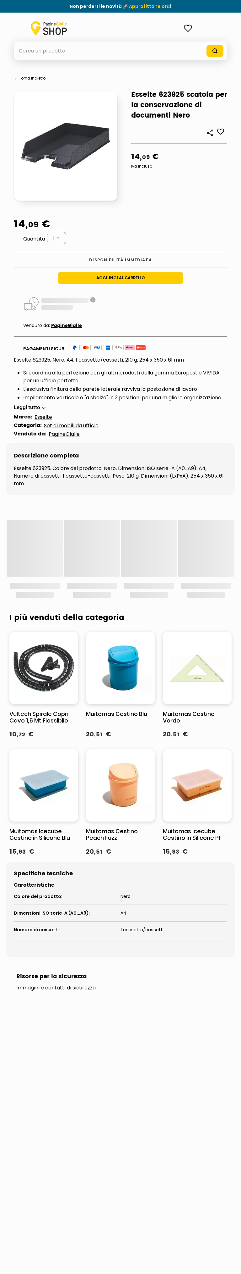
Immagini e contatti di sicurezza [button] (56, 988)
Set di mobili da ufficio (71, 425)
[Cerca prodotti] (214, 51)
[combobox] (120, 51)
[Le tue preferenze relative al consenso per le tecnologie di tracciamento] (230, 1263)
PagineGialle (66, 325)
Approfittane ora (149, 6)
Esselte (43, 417)
